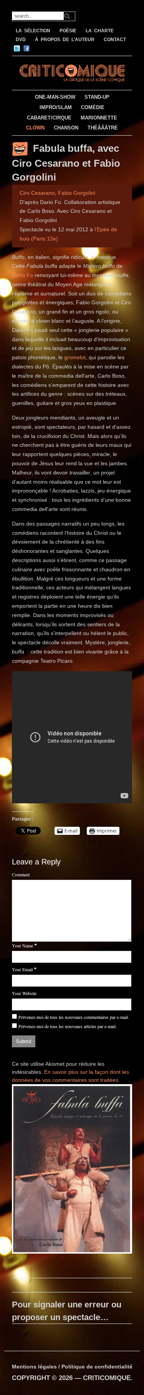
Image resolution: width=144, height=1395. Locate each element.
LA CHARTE (100, 30)
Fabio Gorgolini (76, 193)
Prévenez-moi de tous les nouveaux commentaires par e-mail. (73, 1017)
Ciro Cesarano (37, 193)
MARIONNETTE (99, 118)
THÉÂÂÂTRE (103, 128)
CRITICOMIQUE (107, 1378)
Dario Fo (22, 275)
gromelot (75, 357)
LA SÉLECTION (33, 30)
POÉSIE (68, 30)
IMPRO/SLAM (56, 107)
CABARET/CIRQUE (49, 118)
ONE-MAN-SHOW (55, 97)
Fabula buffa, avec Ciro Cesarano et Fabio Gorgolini (66, 163)
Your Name (22, 945)
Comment (21, 874)
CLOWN (35, 128)
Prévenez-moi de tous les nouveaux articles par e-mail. (67, 1026)
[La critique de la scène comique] (72, 72)
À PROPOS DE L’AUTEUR (64, 39)
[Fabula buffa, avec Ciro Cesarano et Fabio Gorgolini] (72, 1170)
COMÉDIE (92, 107)
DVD (21, 39)
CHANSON (66, 128)
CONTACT (115, 39)
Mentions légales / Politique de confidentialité (72, 1366)
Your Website (24, 993)
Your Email (22, 969)
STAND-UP (96, 97)
